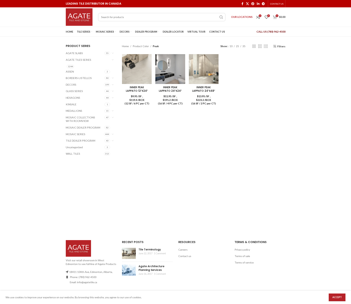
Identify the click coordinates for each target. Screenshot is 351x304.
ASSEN (70, 71)
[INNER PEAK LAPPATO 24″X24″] (170, 69)
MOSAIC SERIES (75, 134)
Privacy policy (242, 249)
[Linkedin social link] (258, 3)
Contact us (184, 256)
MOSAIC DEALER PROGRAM (83, 127)
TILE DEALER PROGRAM (80, 140)
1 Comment (160, 253)
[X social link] (247, 3)
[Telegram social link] (263, 3)
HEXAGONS (73, 97)
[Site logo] (79, 16)
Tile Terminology (150, 249)
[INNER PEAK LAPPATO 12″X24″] (137, 69)
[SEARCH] (221, 17)
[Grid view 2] (254, 46)
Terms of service (244, 262)
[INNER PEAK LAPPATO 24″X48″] (204, 69)
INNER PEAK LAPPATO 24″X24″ (170, 89)
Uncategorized (74, 147)
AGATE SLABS (74, 53)
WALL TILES (73, 153)
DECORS (71, 84)
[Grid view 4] (266, 46)
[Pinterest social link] (253, 3)
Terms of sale (242, 256)
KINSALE (71, 104)
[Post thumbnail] (129, 253)
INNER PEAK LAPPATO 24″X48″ (203, 89)
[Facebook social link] (242, 3)
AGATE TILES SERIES (78, 59)
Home (125, 46)
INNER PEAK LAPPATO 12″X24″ (137, 89)
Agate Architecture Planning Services (151, 268)
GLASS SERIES (74, 91)
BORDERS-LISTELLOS (79, 78)
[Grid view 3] (260, 46)
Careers (183, 249)
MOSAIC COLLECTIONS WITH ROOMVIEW (80, 119)
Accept (337, 297)
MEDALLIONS (74, 110)
